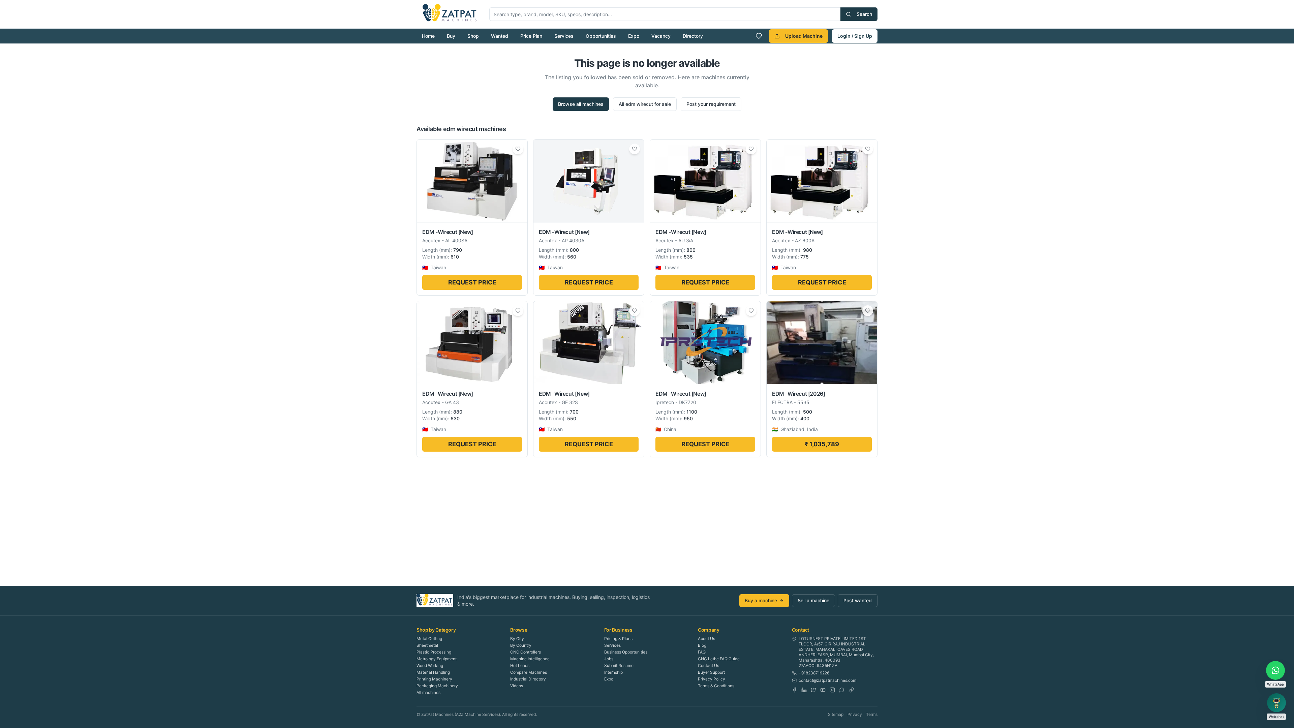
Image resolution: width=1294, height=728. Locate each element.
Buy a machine (761, 600)
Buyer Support (711, 672)
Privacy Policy (711, 678)
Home (428, 36)
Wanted (499, 36)
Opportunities (601, 36)
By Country (520, 645)
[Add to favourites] (518, 149)
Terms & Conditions (716, 685)
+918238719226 (814, 672)
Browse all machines (581, 104)
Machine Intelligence (530, 658)
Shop (473, 36)
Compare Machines (528, 672)
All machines (428, 692)
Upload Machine (804, 36)
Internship (613, 672)
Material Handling (433, 672)
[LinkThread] (851, 690)
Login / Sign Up (854, 36)
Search (864, 14)
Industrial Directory (528, 678)
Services (564, 36)
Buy (451, 36)
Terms (871, 714)
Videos (516, 685)
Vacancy (661, 36)
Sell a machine (813, 600)
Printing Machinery (434, 678)
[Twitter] (813, 690)
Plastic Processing (434, 652)
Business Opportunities (625, 652)
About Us (706, 638)
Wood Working (430, 665)
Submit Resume (619, 665)
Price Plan (531, 36)
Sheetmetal (427, 645)
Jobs (608, 658)
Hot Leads (519, 665)
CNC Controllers (525, 652)
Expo (633, 36)
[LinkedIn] (804, 690)
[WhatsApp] (841, 690)
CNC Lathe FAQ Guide (719, 658)
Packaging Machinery (437, 685)
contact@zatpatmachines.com (827, 680)
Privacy (855, 714)
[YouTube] (823, 690)
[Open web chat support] (1276, 702)
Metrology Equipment (437, 658)
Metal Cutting (429, 638)
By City (517, 638)
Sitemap (835, 714)
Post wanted (857, 600)
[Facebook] (794, 690)
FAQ (702, 652)
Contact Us (708, 665)
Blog (702, 645)
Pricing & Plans (618, 638)
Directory (693, 36)
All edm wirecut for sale (645, 104)
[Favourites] (759, 36)
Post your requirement (711, 104)
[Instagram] (832, 690)
